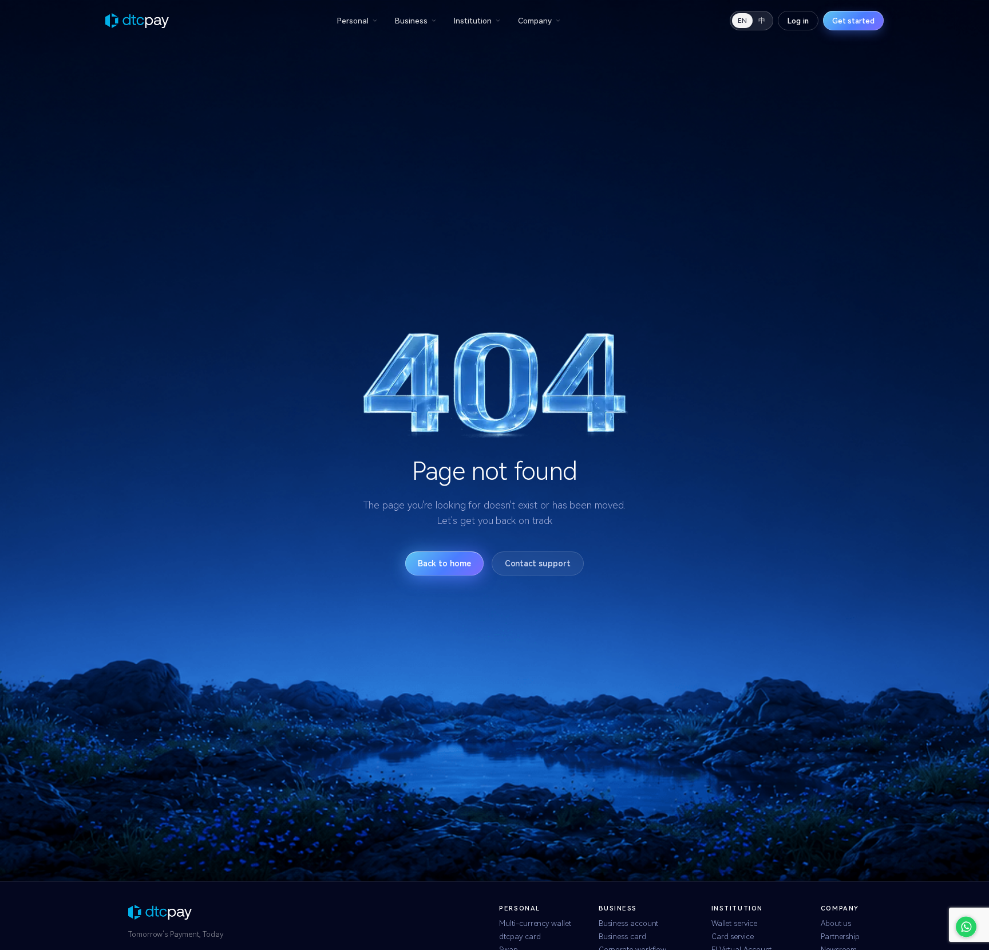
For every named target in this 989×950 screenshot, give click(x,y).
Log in (798, 21)
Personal (353, 20)
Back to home (444, 563)
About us (836, 923)
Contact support (538, 563)
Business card (622, 936)
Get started (853, 21)
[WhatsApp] (966, 927)
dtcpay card (519, 936)
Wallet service (734, 923)
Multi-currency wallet (535, 923)
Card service (732, 936)
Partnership (840, 936)
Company (535, 20)
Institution (473, 20)
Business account (629, 923)
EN (742, 21)
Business (411, 20)
